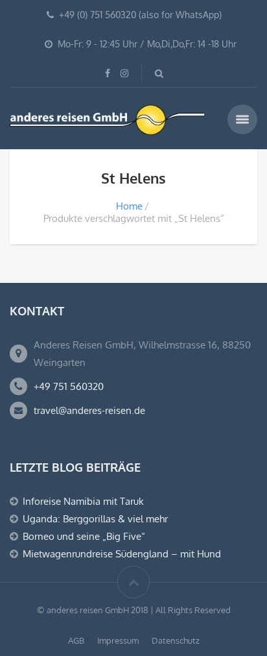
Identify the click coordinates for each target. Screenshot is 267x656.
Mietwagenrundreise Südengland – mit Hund (122, 554)
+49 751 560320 (69, 386)
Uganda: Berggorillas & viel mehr (95, 519)
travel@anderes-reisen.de (89, 410)
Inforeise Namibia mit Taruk (83, 501)
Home (129, 206)
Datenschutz (176, 640)
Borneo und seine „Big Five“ (84, 536)
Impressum (118, 640)
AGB (76, 640)
